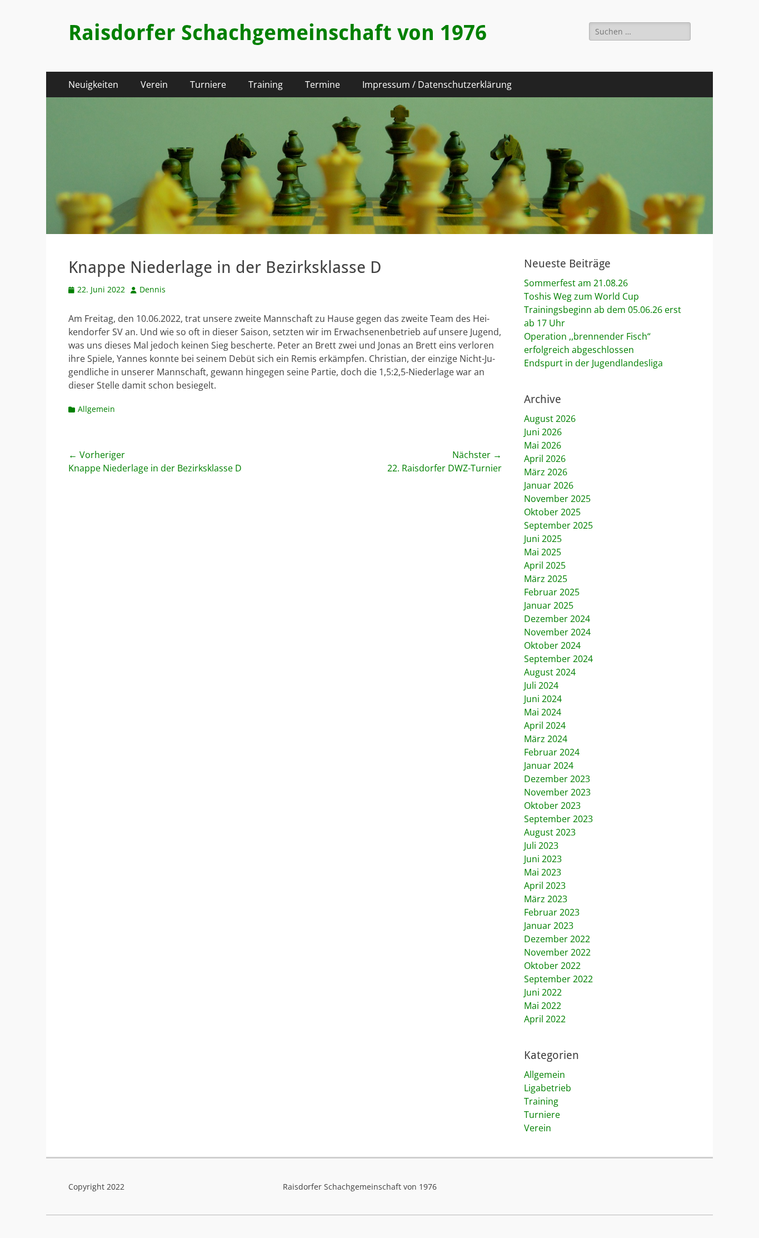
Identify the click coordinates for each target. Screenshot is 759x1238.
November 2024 (557, 632)
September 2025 (558, 525)
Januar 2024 (548, 765)
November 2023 (557, 792)
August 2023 (550, 832)
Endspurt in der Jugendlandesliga (593, 363)
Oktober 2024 (552, 645)
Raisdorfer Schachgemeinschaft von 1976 (277, 33)
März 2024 (545, 739)
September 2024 (558, 659)
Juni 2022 (543, 992)
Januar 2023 (548, 925)
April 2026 (545, 459)
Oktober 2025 (552, 512)
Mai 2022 (542, 1006)
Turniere (208, 84)
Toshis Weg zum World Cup (581, 296)
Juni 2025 (543, 539)
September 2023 (558, 819)
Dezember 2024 (557, 619)
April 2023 (545, 885)
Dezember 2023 (557, 779)
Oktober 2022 (552, 965)
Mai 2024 (542, 712)
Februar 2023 (552, 912)
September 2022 (558, 979)
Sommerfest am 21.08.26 (576, 283)
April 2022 (545, 1019)
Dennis (152, 289)
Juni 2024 (543, 699)
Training (265, 84)
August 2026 (550, 418)
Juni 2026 (543, 432)
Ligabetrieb (547, 1088)
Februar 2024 (552, 752)
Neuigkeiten (93, 84)
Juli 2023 (541, 845)
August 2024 (550, 672)
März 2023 (545, 899)
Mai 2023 (542, 872)
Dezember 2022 (557, 939)
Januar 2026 (548, 485)
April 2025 (545, 565)
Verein (154, 84)
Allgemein (96, 409)
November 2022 (557, 952)
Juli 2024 (541, 685)
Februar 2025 (552, 592)
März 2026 (545, 472)
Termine (322, 84)
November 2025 (557, 499)
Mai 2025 (542, 552)
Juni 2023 (543, 859)
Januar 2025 (548, 605)
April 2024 (545, 725)
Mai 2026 (542, 445)
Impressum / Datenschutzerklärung (437, 84)
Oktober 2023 (552, 805)
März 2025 (545, 579)
